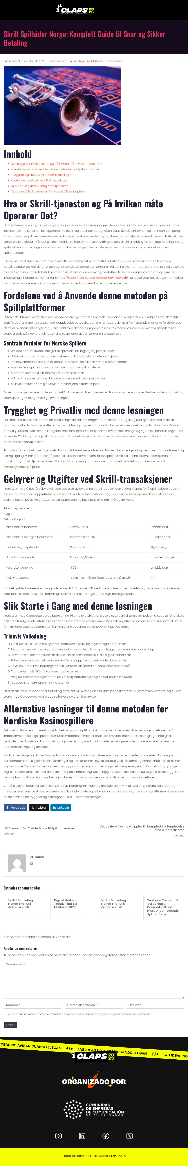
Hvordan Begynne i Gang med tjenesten (39, 186)
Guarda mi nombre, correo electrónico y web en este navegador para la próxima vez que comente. (79, 1014)
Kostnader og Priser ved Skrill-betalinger (39, 180)
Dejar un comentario (108, 61)
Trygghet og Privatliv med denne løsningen (41, 175)
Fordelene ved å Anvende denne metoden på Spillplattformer (55, 169)
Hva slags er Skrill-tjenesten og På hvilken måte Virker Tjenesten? (56, 164)
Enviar (10, 1025)
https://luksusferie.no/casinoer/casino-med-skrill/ (92, 278)
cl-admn (59, 61)
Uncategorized (82, 61)
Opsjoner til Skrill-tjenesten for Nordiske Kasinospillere (48, 191)
